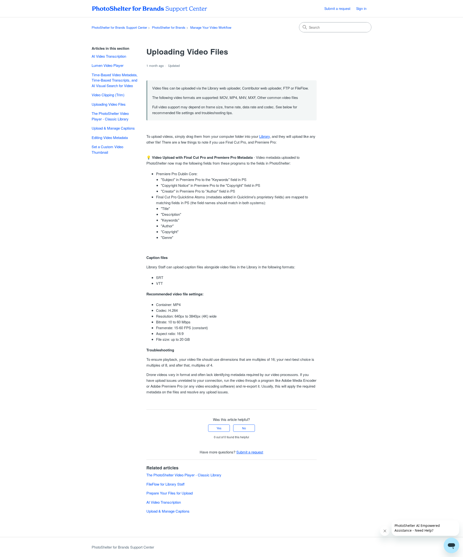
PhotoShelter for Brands (168, 27)
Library (264, 136)
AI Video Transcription (109, 56)
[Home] (149, 8)
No (244, 428)
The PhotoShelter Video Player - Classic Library (110, 116)
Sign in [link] (361, 8)
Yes (219, 428)
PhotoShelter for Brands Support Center (119, 27)
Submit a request (337, 8)
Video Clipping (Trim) (108, 94)
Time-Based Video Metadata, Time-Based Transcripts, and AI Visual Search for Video (114, 80)
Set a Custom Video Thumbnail (107, 149)
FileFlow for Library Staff (165, 484)
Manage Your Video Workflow (210, 27)
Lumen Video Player (107, 65)
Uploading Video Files (109, 104)
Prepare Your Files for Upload (169, 492)
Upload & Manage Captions (113, 128)
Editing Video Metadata (110, 137)
